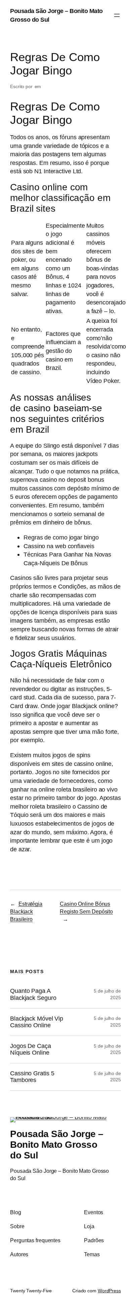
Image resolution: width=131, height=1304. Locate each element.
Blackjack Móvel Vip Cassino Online (36, 1022)
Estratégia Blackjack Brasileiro (26, 911)
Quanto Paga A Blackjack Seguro (33, 994)
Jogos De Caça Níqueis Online (30, 1049)
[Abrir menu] (117, 15)
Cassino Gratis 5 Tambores (32, 1077)
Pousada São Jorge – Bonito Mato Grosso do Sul (56, 1144)
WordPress (109, 1290)
